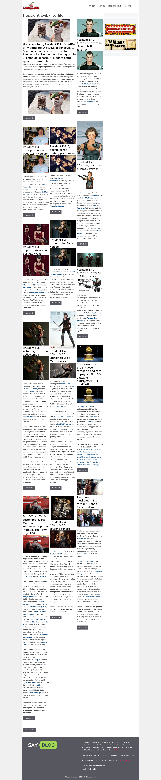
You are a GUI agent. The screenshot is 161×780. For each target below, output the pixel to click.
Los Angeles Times (85, 406)
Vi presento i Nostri (91, 459)
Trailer (92, 6)
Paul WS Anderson (64, 424)
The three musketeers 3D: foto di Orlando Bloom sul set (87, 502)
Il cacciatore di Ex (87, 449)
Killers (82, 457)
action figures (65, 384)
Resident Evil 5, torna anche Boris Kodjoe (61, 243)
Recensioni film (114, 6)
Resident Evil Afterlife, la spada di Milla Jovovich (89, 273)
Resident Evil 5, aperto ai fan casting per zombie (62, 150)
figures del (29, 391)
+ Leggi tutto (29, 730)
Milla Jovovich (89, 101)
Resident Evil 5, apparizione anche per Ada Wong (35, 250)
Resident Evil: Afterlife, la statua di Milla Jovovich (89, 165)
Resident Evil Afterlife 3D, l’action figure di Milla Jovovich (60, 356)
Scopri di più (29, 118)
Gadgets (127, 6)
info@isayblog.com (120, 750)
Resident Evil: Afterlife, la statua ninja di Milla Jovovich (89, 44)
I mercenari (88, 452)
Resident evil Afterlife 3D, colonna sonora (60, 525)
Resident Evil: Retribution (91, 84)
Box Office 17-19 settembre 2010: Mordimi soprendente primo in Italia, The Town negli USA (35, 525)
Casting (101, 6)
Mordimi (86, 465)
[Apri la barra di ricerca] (135, 6)
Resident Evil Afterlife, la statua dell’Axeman (35, 351)
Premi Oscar (93, 417)
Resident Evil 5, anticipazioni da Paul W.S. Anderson (35, 150)
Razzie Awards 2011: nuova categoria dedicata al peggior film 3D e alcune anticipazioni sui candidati (89, 374)
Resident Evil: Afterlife (62, 416)
